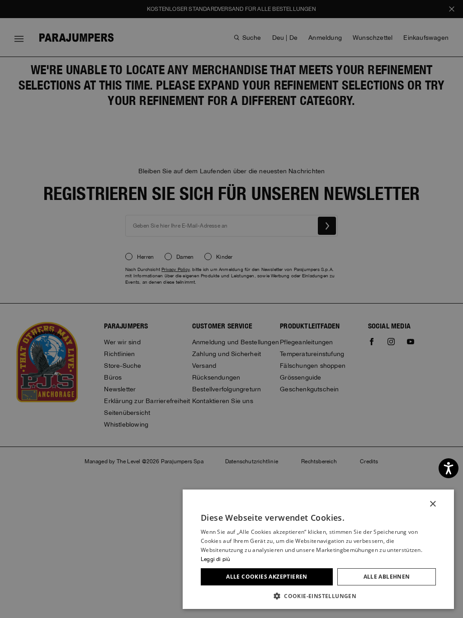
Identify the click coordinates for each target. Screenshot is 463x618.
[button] (318, 595)
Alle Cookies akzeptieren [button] (266, 576)
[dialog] (231, 309)
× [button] (432, 504)
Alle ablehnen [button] (387, 576)
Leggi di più (215, 559)
